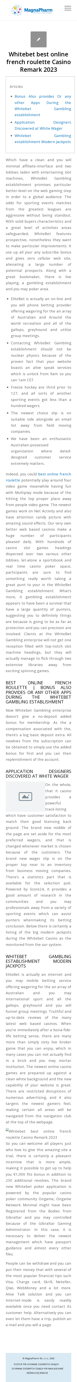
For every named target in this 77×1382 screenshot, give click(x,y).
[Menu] (65, 8)
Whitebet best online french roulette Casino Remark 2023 (38, 62)
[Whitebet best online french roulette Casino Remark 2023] (39, 39)
